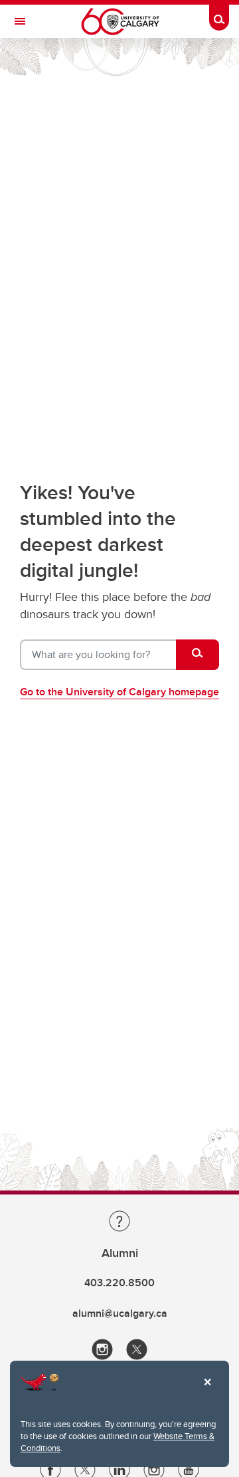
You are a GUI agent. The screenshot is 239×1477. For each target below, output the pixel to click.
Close (207, 1391)
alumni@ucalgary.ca (119, 1313)
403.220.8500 (119, 1282)
